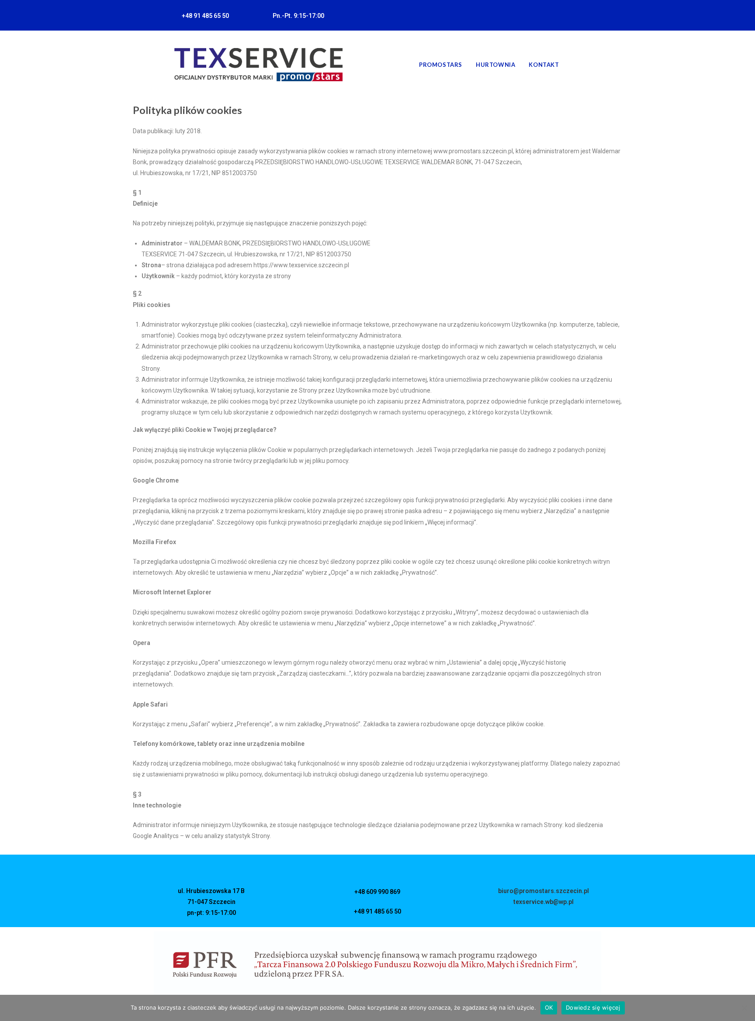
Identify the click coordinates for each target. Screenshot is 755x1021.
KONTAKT (544, 64)
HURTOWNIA (495, 64)
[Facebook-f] (564, 15)
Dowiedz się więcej (593, 1007)
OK (549, 1007)
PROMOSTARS (440, 64)
